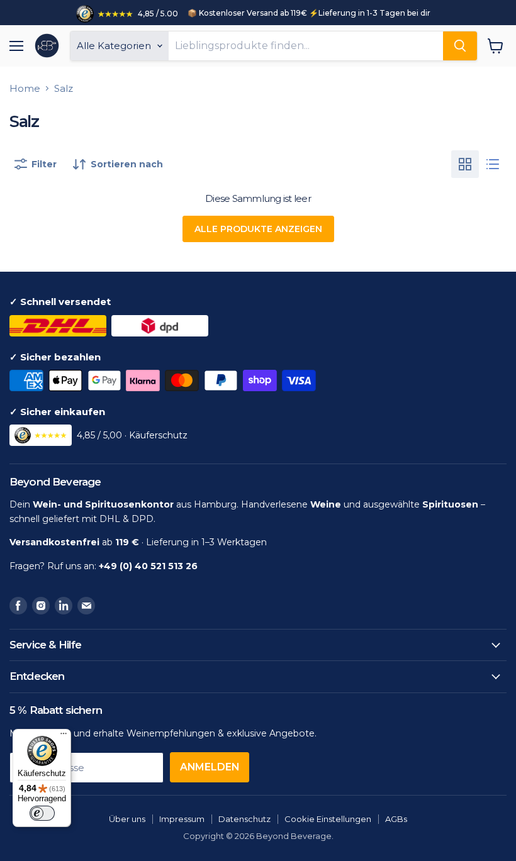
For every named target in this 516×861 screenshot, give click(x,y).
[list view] (493, 164)
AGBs (396, 819)
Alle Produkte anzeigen (258, 229)
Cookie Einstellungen (327, 819)
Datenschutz (244, 819)
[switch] (42, 813)
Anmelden (209, 767)
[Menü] (63, 736)
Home (24, 88)
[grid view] (465, 164)
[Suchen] (460, 45)
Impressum (182, 819)
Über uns (127, 819)
